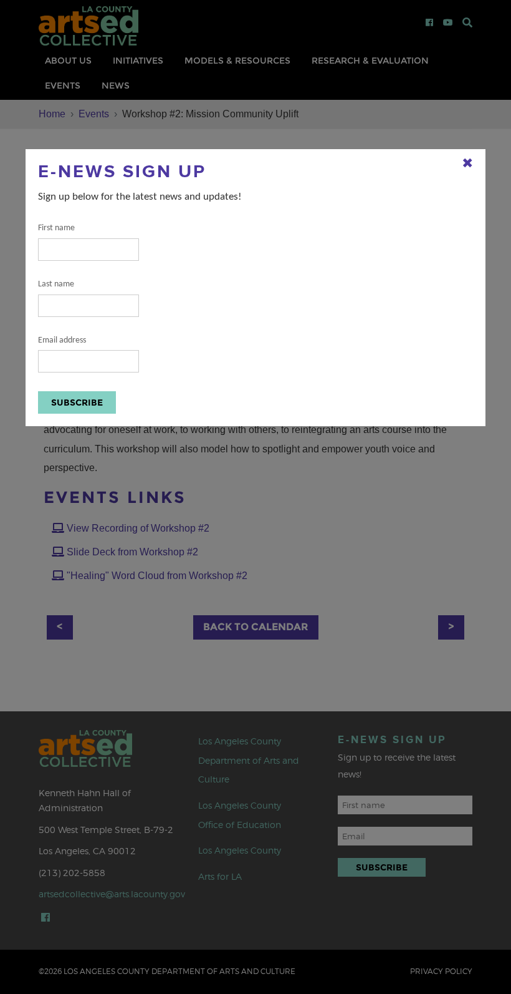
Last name (56, 284)
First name (56, 228)
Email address (62, 340)
